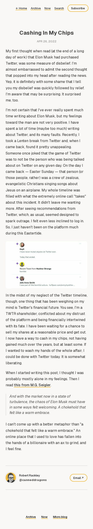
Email (77, 478)
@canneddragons (33, 480)
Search (59, 8)
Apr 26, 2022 (46, 41)
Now (47, 8)
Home (21, 8)
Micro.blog (60, 517)
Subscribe (78, 8)
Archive (36, 8)
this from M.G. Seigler (32, 385)
